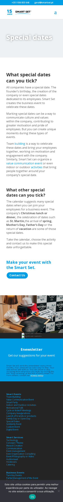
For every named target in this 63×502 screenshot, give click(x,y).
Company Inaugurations (18, 413)
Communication (14, 448)
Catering (10, 464)
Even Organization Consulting (20, 453)
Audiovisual (12, 459)
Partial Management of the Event (22, 478)
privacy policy (36, 375)
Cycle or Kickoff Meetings (18, 410)
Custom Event (13, 426)
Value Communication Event (20, 399)
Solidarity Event (13, 424)
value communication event (24, 163)
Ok (32, 496)
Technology (12, 440)
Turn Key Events (14, 475)
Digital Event (12, 429)
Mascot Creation (14, 445)
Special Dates (13, 421)
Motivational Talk (14, 407)
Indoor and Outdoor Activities (21, 405)
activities (36, 167)
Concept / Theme (14, 442)
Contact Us (17, 275)
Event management (15, 451)
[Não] (58, 491)
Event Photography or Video (20, 456)
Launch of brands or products (21, 415)
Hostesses (11, 461)
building (20, 144)
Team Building (13, 396)
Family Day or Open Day (18, 418)
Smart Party (12, 402)
